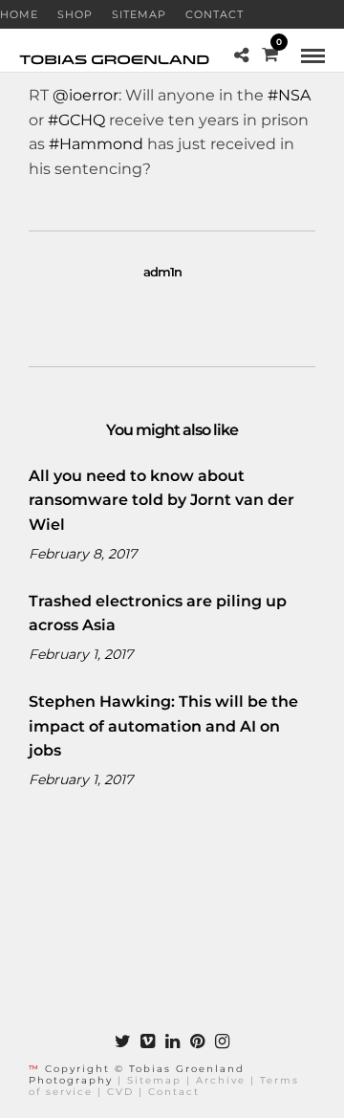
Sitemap (139, 14)
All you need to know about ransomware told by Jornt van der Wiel (161, 500)
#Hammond (96, 144)
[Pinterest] (196, 1041)
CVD (120, 1091)
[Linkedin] (172, 1041)
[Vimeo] (147, 1041)
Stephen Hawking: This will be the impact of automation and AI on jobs (163, 725)
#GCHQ (76, 120)
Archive (221, 1080)
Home (19, 14)
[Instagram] (221, 1041)
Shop (75, 14)
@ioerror (85, 95)
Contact (214, 14)
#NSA (289, 95)
